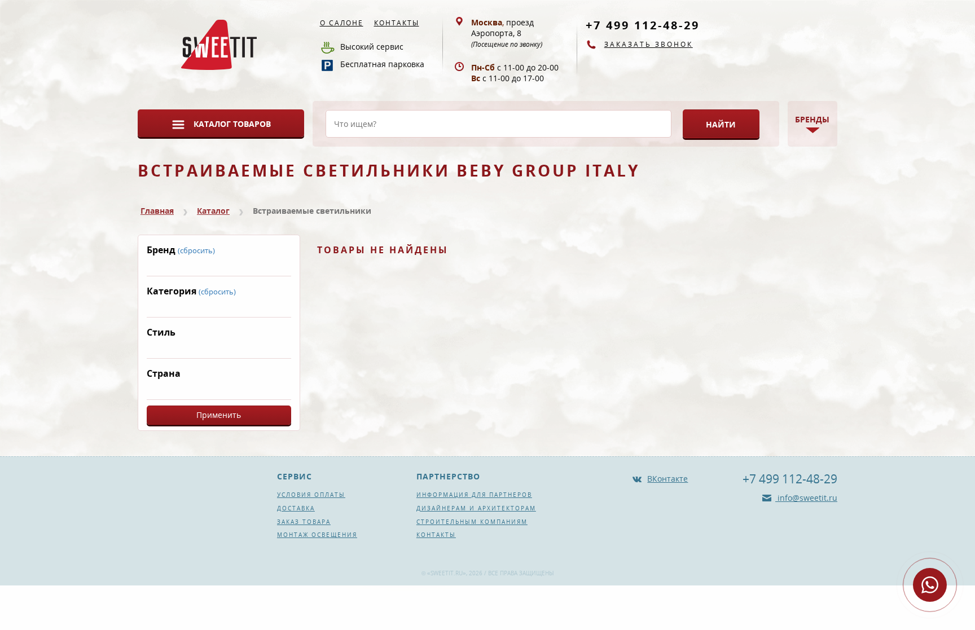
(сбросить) (196, 250)
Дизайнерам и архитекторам (476, 508)
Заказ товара (304, 522)
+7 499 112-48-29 (643, 25)
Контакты (396, 23)
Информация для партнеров (474, 495)
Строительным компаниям (472, 522)
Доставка (296, 508)
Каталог (213, 210)
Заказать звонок (648, 44)
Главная (157, 210)
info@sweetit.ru (806, 497)
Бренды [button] (812, 119)
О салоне (341, 23)
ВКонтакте (667, 478)
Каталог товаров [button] (232, 123)
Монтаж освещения (317, 535)
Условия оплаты (311, 495)
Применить (218, 414)
